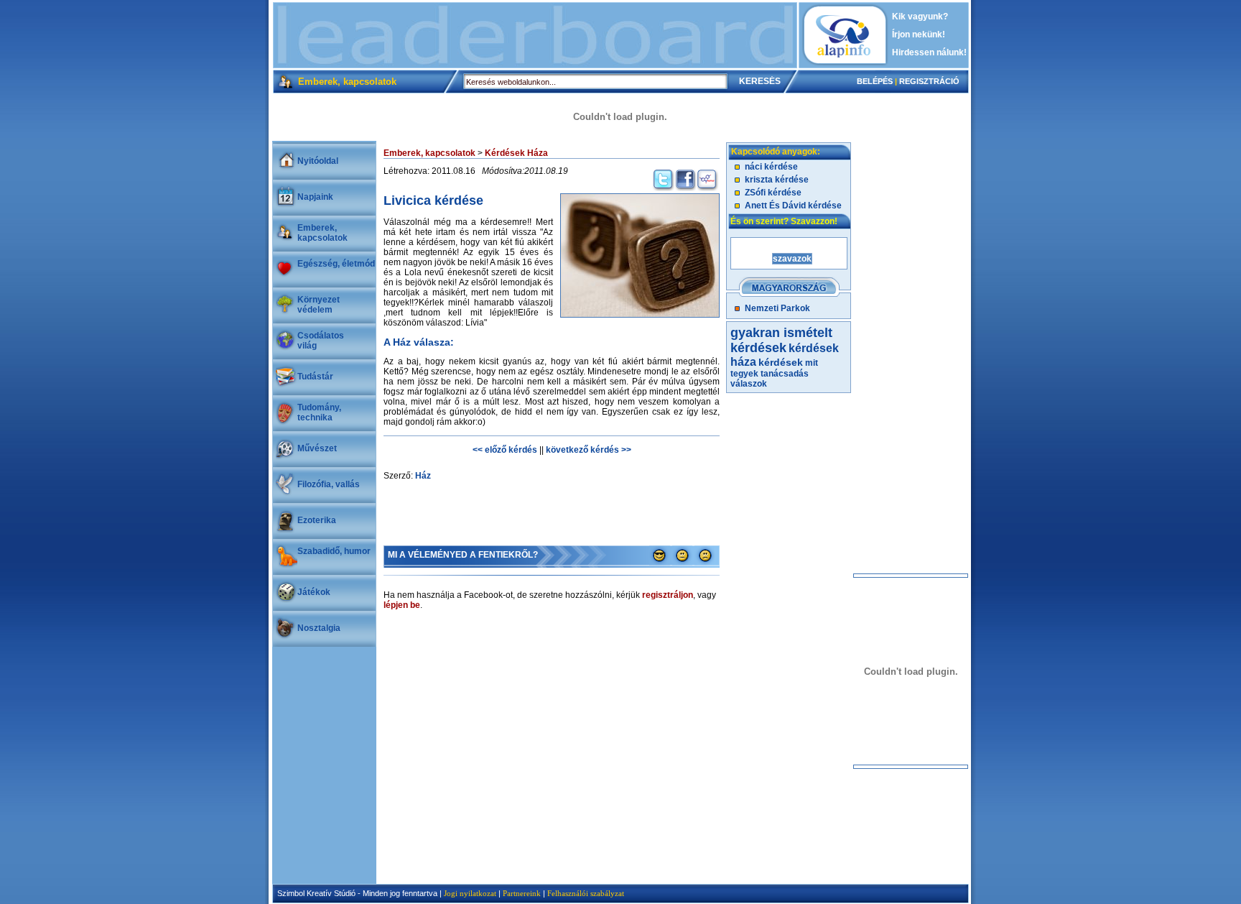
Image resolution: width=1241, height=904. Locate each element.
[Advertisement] (535, 35)
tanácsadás (785, 374)
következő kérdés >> (588, 450)
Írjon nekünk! (918, 34)
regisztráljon (667, 595)
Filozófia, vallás (328, 484)
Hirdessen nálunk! (929, 52)
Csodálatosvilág (320, 341)
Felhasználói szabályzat (585, 893)
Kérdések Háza (516, 153)
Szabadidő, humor (334, 551)
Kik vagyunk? (920, 16)
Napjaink (315, 197)
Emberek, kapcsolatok (322, 233)
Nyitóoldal (317, 161)
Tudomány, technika (319, 412)
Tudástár (315, 377)
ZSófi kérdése (773, 193)
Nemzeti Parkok (777, 308)
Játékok (313, 592)
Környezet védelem (318, 305)
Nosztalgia (318, 628)
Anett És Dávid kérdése (793, 205)
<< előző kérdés (505, 450)
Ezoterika (316, 520)
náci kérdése (771, 167)
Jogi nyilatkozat (470, 893)
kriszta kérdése (777, 180)
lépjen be (402, 605)
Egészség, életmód (336, 264)
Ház (423, 476)
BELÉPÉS (875, 81)
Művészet (317, 448)
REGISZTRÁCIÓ (929, 81)
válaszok (748, 384)
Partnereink (522, 893)
